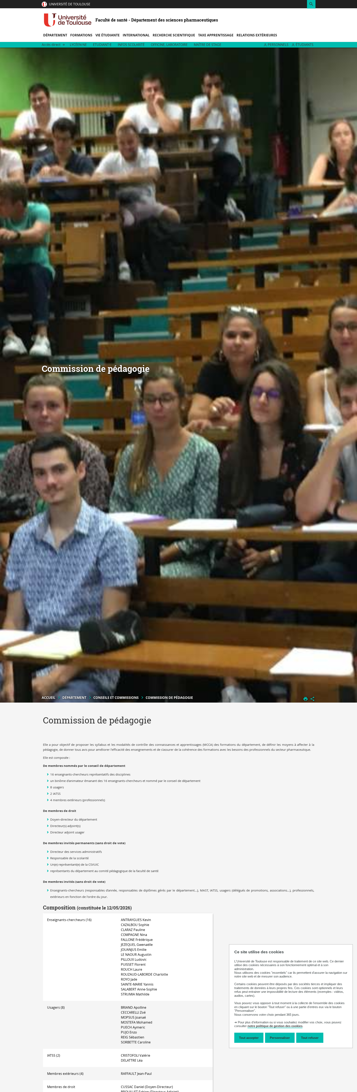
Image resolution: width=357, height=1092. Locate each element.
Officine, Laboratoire (169, 44)
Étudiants (304, 44)
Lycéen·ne (78, 44)
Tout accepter (249, 1037)
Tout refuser (310, 1037)
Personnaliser (280, 1037)
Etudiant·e (102, 44)
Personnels (278, 44)
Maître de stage (207, 44)
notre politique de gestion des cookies (275, 1026)
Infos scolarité (131, 44)
